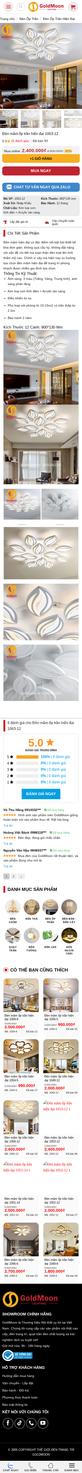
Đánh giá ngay (41, 794)
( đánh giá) (20, 141)
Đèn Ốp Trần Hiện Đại (59, 19)
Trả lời (8, 825)
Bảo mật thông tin (15, 1404)
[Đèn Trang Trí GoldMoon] (46, 7)
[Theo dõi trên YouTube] (43, 1423)
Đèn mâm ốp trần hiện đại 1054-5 (19, 1078)
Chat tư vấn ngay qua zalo (42, 187)
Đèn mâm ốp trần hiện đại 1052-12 (59, 1200)
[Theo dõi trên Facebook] (8, 1423)
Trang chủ (7, 19)
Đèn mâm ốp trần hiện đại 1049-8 (59, 1261)
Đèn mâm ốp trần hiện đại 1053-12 (59, 1139)
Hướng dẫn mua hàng (18, 1376)
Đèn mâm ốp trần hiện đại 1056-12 (19, 1139)
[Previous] (5, 65)
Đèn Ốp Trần (29, 19)
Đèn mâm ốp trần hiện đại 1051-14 (19, 1200)
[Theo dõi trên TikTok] (19, 1423)
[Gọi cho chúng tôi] (31, 1423)
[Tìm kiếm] (20, 6)
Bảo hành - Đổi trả (15, 1390)
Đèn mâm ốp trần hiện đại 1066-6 (19, 1261)
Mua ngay (41, 171)
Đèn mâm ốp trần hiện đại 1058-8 (19, 1017)
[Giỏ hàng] (73, 7)
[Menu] (8, 6)
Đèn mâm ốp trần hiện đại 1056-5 (59, 1017)
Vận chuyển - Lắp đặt (17, 1383)
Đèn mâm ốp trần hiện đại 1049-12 (59, 1078)
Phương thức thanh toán (20, 1397)
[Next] (77, 65)
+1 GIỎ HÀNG (41, 159)
